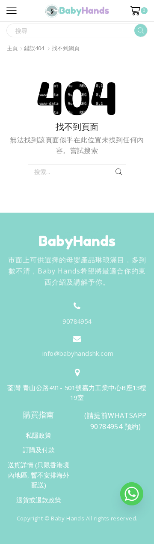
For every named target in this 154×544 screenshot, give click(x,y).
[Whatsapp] (131, 493)
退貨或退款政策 (38, 500)
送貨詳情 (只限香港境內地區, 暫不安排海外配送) (38, 474)
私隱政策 (38, 435)
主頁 (12, 48)
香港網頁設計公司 (72, 536)
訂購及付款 (39, 449)
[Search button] (140, 30)
